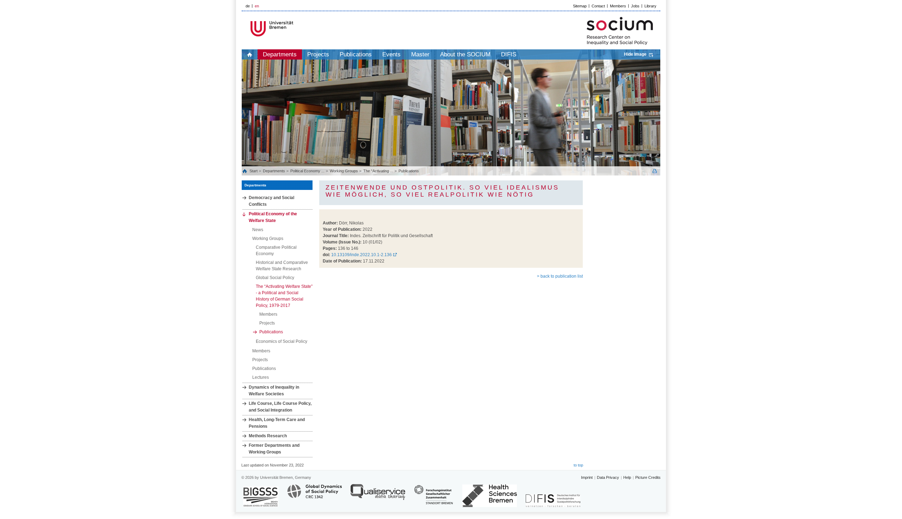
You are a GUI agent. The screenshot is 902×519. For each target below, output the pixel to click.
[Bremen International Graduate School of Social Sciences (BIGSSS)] (260, 496)
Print (655, 171)
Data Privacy (608, 477)
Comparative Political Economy (276, 250)
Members (618, 6)
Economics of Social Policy (281, 341)
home (250, 54)
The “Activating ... (378, 171)
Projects (318, 54)
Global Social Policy (275, 277)
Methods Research (268, 435)
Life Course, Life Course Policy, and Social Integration (280, 407)
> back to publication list (560, 276)
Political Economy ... (307, 171)
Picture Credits (648, 477)
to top (578, 465)
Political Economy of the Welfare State (273, 217)
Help (627, 477)
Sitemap (580, 6)
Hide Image (635, 54)
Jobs (635, 6)
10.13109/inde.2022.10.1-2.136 (361, 254)
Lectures (260, 377)
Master (420, 54)
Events (391, 54)
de (248, 6)
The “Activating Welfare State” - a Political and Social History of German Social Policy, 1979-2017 (284, 296)
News (257, 229)
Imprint (587, 477)
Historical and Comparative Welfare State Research (282, 265)
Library (650, 6)
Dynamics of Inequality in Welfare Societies (274, 390)
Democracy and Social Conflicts (271, 201)
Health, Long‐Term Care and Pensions (277, 423)
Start (254, 171)
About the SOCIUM (465, 54)
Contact (598, 6)
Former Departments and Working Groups (274, 449)
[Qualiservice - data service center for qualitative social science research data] (378, 495)
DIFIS (508, 54)
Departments (280, 54)
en (257, 6)
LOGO (295, 29)
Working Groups (344, 171)
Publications (356, 54)
